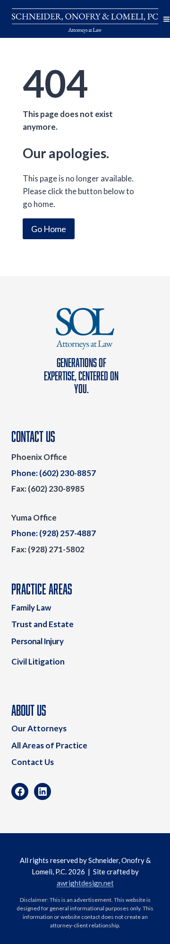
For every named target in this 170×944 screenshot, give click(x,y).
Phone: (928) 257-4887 (53, 533)
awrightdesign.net (85, 883)
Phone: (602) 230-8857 (53, 473)
